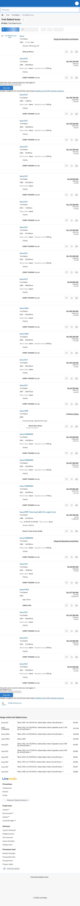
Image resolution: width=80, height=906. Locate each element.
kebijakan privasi (41, 91)
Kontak (4, 795)
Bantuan (5, 792)
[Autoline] (2, 15)
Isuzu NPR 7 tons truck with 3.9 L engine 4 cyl (38, 512)
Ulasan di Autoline (8, 841)
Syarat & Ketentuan (9, 830)
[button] (77, 3)
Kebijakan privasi (8, 834)
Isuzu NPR (24, 411)
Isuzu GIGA (24, 308)
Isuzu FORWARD (26, 434)
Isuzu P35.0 (24, 590)
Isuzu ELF (24, 58)
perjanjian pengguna (57, 91)
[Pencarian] (77, 10)
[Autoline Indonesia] (13, 3)
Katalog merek (7, 845)
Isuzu (22, 36)
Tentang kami (7, 788)
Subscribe (6, 88)
